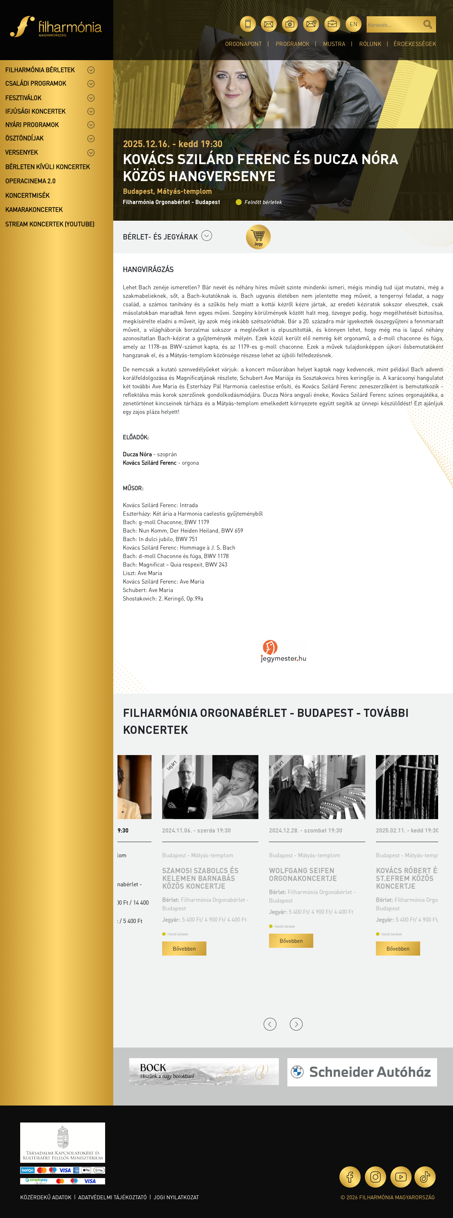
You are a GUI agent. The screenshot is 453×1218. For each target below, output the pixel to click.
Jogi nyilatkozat (176, 1197)
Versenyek (21, 152)
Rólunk (370, 43)
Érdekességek (415, 43)
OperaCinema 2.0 (30, 181)
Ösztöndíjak (24, 138)
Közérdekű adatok (45, 1197)
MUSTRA (334, 43)
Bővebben (144, 948)
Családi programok (35, 83)
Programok (292, 43)
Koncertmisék (27, 195)
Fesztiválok (23, 98)
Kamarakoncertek (34, 209)
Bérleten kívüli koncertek (47, 166)
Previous (270, 1024)
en (353, 24)
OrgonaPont (243, 43)
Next (296, 1024)
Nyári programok (32, 124)
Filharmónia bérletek (40, 70)
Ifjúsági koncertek (35, 111)
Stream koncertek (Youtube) (49, 224)
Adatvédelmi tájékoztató (112, 1197)
